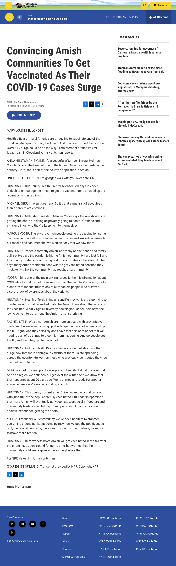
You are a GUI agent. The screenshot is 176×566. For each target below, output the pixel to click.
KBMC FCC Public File (110, 518)
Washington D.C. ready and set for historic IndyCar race (139, 123)
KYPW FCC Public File (147, 533)
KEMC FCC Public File (73, 557)
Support (66, 533)
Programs (67, 526)
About (65, 541)
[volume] (20, 17)
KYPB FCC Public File (110, 533)
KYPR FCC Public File (147, 526)
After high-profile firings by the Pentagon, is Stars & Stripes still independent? (138, 106)
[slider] (25, 17)
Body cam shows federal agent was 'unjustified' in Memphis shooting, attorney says (139, 87)
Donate (162, 5)
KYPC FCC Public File (110, 541)
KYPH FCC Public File (110, 557)
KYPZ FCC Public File (147, 549)
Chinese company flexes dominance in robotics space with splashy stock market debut (143, 141)
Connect (67, 549)
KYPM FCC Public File (147, 518)
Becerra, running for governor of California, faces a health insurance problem (139, 52)
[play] (9, 17)
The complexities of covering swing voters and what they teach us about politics (140, 160)
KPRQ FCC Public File (110, 526)
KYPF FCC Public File (110, 549)
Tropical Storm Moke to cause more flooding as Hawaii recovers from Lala (141, 69)
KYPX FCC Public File (147, 541)
